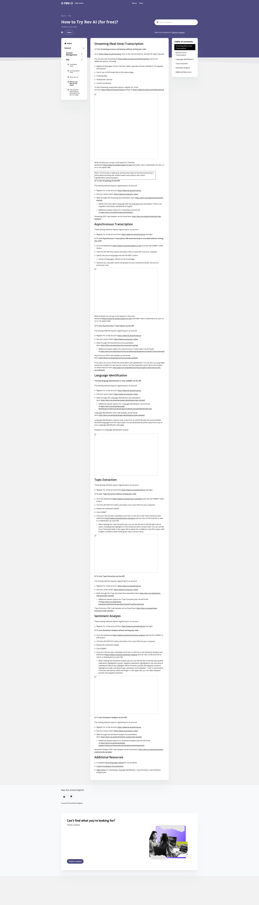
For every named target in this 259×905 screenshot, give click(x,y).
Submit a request (178, 32)
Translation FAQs (73, 65)
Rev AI (63, 16)
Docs (141, 3)
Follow (69, 32)
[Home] (67, 3)
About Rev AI (74, 77)
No (71, 797)
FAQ (69, 16)
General (67, 48)
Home (69, 43)
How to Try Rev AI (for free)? (74, 83)
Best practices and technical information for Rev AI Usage (75, 92)
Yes (64, 797)
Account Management (71, 54)
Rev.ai (134, 3)
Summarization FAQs (75, 71)
